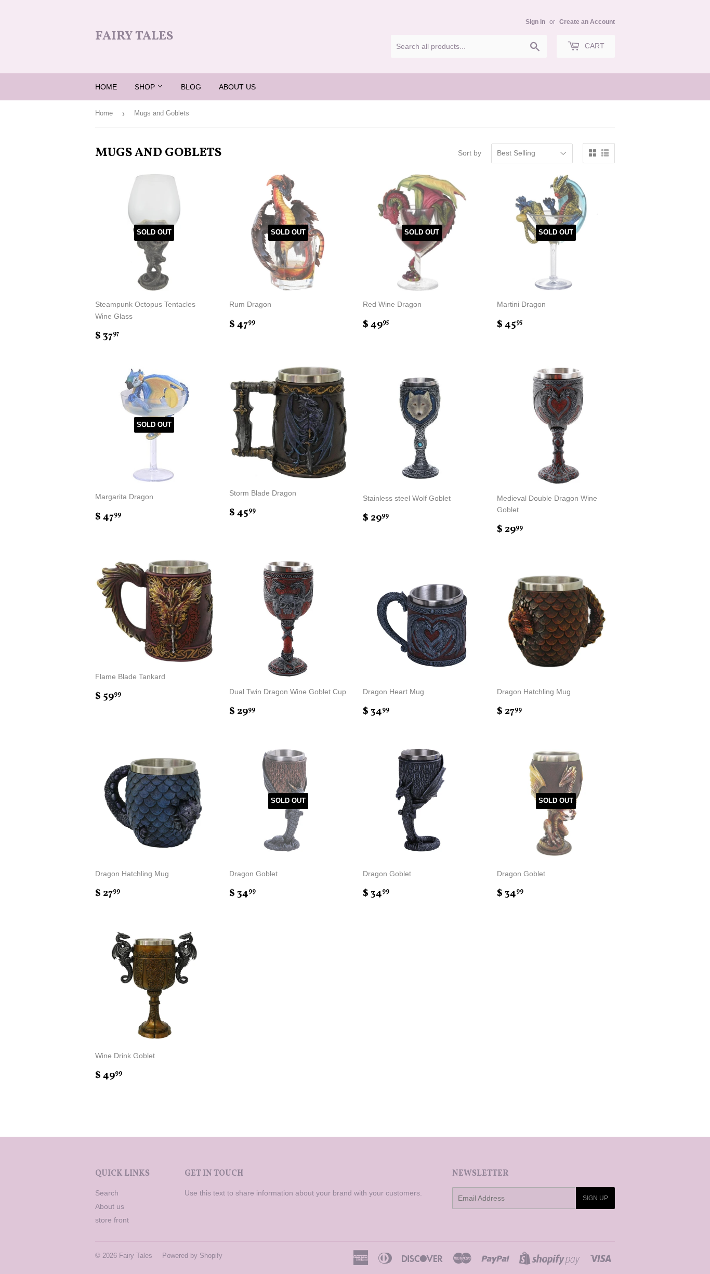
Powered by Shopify (192, 1255)
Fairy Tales (134, 36)
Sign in (535, 21)
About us (237, 87)
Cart (593, 46)
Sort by (469, 153)
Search (107, 1193)
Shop (146, 87)
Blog (191, 87)
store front (112, 1220)
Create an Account (587, 21)
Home (106, 87)
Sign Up (595, 1198)
